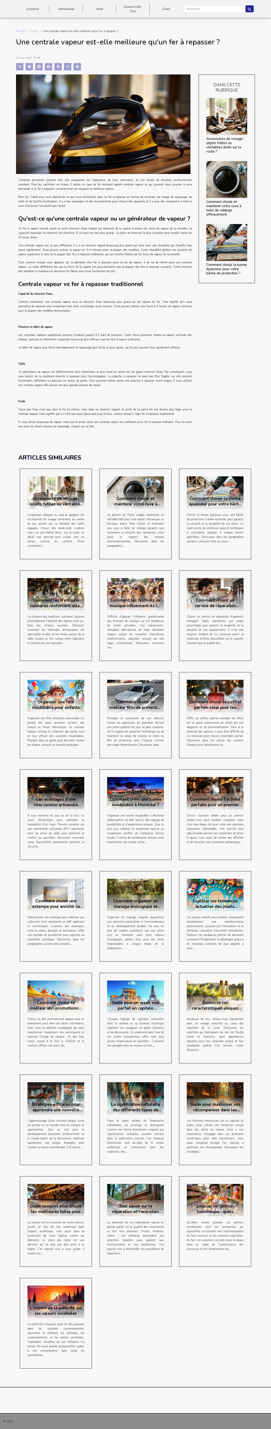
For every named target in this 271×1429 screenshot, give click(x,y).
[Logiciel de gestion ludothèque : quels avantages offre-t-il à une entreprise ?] (215, 1200)
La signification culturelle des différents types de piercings (135, 1110)
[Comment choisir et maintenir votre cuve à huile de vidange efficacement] (226, 179)
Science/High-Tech (133, 8)
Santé (99, 9)
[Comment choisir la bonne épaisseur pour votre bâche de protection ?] (226, 242)
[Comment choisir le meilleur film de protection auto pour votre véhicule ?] (135, 695)
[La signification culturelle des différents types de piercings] (135, 1098)
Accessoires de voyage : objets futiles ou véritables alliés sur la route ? (225, 145)
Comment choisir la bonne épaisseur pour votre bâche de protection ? (226, 269)
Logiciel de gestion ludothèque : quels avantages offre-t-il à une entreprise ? (215, 1214)
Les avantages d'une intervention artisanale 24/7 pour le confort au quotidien (56, 807)
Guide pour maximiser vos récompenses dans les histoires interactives (215, 1110)
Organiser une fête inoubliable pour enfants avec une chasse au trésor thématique (56, 710)
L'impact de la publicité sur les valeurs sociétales (56, 1310)
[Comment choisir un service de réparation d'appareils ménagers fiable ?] (215, 594)
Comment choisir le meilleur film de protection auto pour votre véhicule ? (135, 707)
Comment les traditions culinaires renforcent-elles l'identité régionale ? (56, 605)
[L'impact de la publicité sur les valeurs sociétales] (55, 1301)
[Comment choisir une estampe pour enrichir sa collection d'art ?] (55, 894)
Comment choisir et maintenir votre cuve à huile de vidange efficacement (223, 208)
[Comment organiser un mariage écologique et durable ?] (135, 894)
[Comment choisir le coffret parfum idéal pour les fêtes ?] (215, 695)
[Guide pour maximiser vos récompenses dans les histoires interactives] (215, 1098)
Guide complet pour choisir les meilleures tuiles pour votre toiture (56, 1211)
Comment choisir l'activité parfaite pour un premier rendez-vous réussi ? (215, 804)
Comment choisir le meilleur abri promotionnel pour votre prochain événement (55, 1011)
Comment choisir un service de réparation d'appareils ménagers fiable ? (215, 608)
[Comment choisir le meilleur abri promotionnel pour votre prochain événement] (55, 996)
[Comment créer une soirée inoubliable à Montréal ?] (135, 793)
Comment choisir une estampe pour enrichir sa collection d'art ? (56, 906)
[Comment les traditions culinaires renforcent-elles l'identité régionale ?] (55, 594)
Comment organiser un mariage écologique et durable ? (135, 906)
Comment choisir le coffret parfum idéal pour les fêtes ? (215, 707)
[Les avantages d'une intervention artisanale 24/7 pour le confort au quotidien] (55, 793)
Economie (32, 9)
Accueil (20, 31)
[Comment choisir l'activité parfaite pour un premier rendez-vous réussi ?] (215, 793)
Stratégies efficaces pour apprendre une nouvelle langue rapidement (56, 1110)
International (66, 9)
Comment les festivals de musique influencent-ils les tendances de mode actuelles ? (136, 608)
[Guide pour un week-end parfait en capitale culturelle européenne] (135, 996)
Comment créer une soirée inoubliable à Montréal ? (135, 802)
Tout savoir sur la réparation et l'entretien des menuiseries (135, 1211)
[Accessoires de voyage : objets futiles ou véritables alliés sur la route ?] (226, 116)
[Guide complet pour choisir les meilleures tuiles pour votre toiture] (55, 1200)
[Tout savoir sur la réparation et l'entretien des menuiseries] (135, 1200)
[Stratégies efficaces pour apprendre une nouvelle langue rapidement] (55, 1098)
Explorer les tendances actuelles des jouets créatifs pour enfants (215, 906)
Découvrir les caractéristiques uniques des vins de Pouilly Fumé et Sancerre (215, 1011)
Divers (166, 9)
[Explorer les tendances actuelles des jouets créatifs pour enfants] (215, 894)
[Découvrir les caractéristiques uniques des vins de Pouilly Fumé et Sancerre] (215, 996)
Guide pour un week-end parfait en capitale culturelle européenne (135, 1008)
